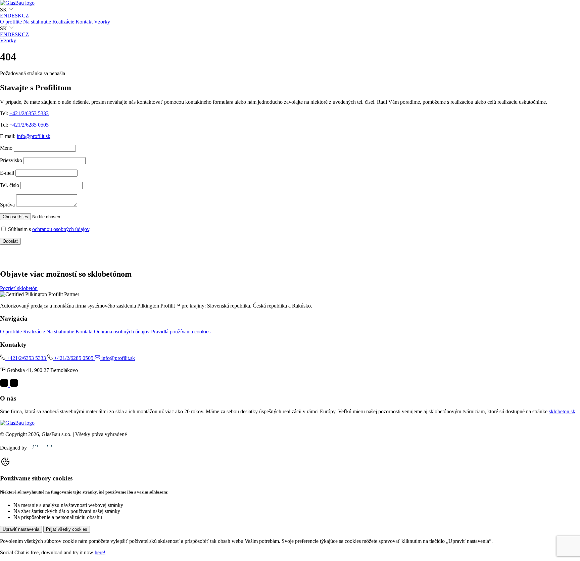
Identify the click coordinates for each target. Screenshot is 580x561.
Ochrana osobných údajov (122, 331)
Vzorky (102, 22)
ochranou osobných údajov (60, 229)
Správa (7, 204)
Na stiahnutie (37, 22)
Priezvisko (11, 160)
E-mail (7, 173)
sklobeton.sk (562, 411)
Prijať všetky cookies (66, 529)
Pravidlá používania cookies (180, 331)
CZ (25, 15)
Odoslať (10, 241)
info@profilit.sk (33, 136)
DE (11, 15)
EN (3, 15)
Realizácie (63, 22)
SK (18, 15)
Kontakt (84, 22)
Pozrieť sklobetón (19, 288)
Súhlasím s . (49, 229)
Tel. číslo (9, 185)
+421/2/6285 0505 (29, 125)
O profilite (11, 22)
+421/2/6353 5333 (29, 113)
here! (100, 552)
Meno (6, 148)
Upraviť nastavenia (21, 529)
